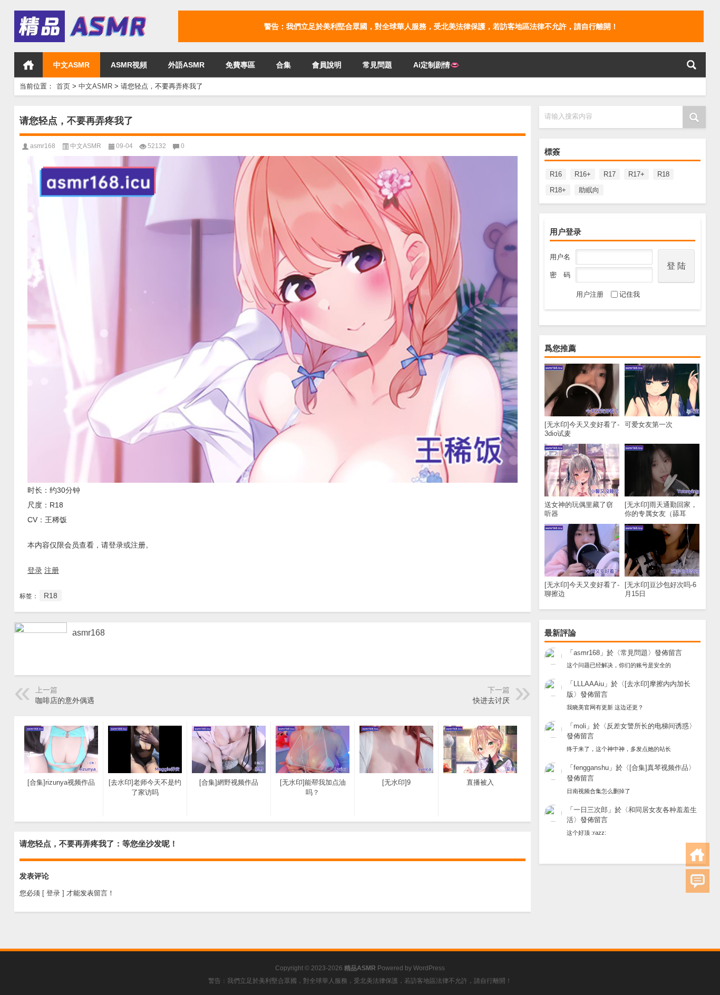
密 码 (560, 275)
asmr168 (586, 653)
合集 (283, 65)
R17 (610, 174)
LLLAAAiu (588, 684)
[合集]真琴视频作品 (658, 768)
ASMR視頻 (129, 65)
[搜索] (691, 64)
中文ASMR (71, 65)
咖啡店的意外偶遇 (64, 700)
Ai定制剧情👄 (436, 65)
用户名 (560, 257)
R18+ (558, 190)
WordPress (429, 968)
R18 (663, 174)
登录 (34, 570)
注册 (51, 570)
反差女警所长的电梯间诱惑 (648, 726)
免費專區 (240, 65)
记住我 (629, 294)
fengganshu (591, 768)
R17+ (636, 174)
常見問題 (377, 65)
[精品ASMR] (81, 14)
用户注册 (590, 294)
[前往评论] (697, 881)
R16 (556, 174)
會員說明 (327, 65)
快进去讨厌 (491, 700)
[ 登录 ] (53, 893)
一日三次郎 (590, 810)
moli (579, 726)
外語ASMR (186, 65)
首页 (28, 64)
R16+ (583, 174)
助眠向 (589, 190)
